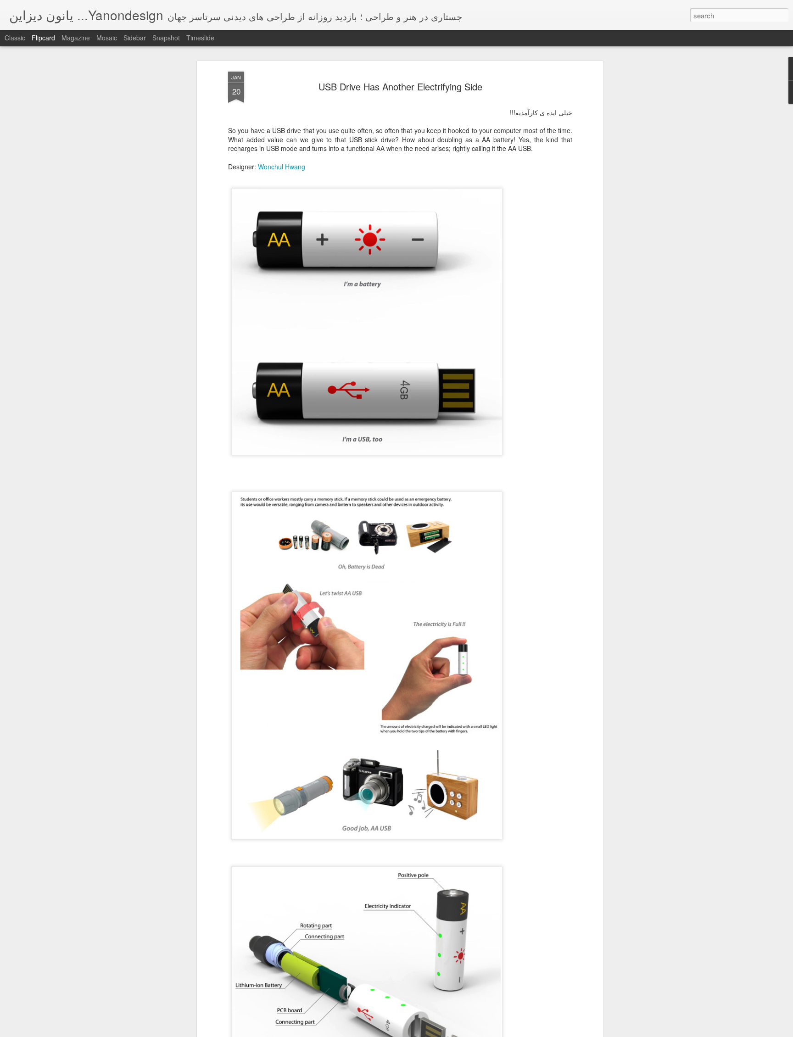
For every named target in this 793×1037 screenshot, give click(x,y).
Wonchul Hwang (281, 166)
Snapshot (166, 37)
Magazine (75, 37)
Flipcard (43, 37)
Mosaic (106, 37)
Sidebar (134, 37)
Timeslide (200, 37)
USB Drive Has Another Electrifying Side (400, 86)
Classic (15, 37)
